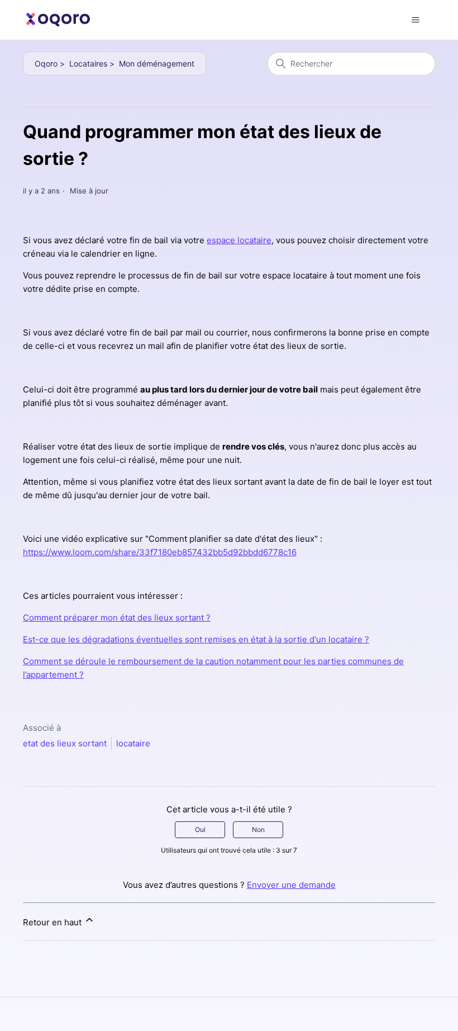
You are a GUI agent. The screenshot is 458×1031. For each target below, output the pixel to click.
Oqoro (46, 63)
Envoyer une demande (291, 884)
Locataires (88, 63)
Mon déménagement (156, 63)
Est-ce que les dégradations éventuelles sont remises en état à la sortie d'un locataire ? (196, 639)
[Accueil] (58, 20)
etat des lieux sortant (65, 743)
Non (258, 829)
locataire (133, 743)
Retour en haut (53, 922)
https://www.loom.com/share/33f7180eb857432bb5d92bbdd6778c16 (160, 552)
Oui (200, 829)
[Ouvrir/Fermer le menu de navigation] (415, 20)
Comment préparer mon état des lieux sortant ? (117, 617)
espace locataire (239, 240)
